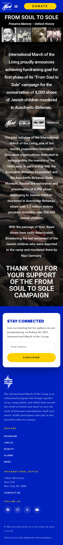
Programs (10, 436)
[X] (27, 509)
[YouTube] (37, 509)
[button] (16, 6)
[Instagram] (17, 509)
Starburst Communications (38, 537)
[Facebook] (7, 509)
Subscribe (31, 357)
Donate (9, 449)
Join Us (8, 442)
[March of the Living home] (8, 382)
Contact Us (12, 492)
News (7, 462)
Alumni (8, 455)
